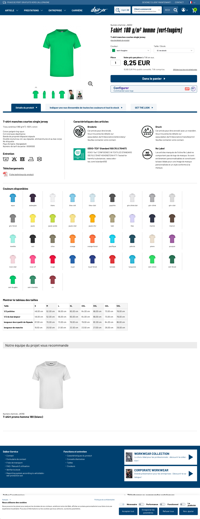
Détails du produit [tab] (25, 107)
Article (9, 10)
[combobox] (170, 9)
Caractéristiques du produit (79, 455)
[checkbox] (122, 504)
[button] (6, 499)
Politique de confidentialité (104, 500)
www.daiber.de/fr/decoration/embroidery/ (107, 137)
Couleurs (71, 466)
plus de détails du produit (120, 40)
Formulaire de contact (16, 459)
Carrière (77, 10)
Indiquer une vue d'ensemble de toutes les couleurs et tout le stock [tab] (85, 107)
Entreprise (55, 10)
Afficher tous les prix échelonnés (185, 69)
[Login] (185, 10)
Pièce (113, 57)
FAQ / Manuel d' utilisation (18, 466)
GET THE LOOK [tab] (142, 107)
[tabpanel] (100, 222)
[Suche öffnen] (175, 10)
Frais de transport (14, 462)
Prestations (31, 10)
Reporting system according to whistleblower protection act (25, 474)
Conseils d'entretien (76, 459)
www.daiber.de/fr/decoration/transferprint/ (175, 137)
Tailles (70, 462)
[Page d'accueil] (99, 10)
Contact (179, 2)
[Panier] (194, 10)
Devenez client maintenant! (156, 2)
